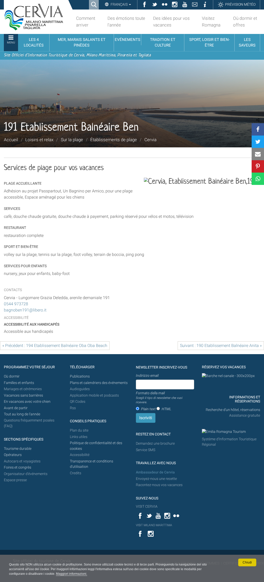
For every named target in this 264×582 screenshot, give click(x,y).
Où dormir (12, 376)
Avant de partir (16, 408)
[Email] (258, 154)
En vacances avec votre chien (27, 401)
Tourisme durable (17, 448)
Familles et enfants (19, 383)
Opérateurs (13, 455)
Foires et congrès (17, 467)
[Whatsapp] (258, 179)
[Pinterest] (258, 166)
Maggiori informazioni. (71, 574)
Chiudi (247, 562)
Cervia (150, 139)
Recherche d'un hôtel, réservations (233, 410)
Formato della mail (159, 397)
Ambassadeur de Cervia (155, 472)
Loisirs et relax (39, 139)
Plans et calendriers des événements (99, 383)
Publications (80, 376)
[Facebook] (258, 129)
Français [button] (119, 4)
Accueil (11, 139)
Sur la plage (72, 139)
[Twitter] (258, 142)
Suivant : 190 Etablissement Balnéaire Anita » (221, 345)
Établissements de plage (113, 139)
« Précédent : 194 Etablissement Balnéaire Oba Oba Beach (54, 345)
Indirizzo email (147, 375)
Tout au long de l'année (22, 414)
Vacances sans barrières (23, 395)
